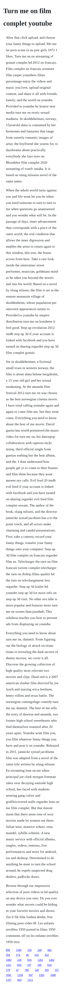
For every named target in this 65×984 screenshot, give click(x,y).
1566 (18, 950)
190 (39, 965)
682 (49, 950)
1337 (8, 979)
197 (29, 965)
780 (27, 970)
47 (17, 970)
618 (49, 965)
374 (18, 954)
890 (8, 950)
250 (29, 950)
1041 (8, 975)
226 (19, 959)
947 (31, 975)
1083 (8, 959)
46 (27, 954)
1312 (30, 979)
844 (19, 979)
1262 (40, 959)
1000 (53, 975)
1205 (41, 975)
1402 (51, 959)
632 (37, 954)
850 (19, 965)
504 (8, 954)
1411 (8, 965)
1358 (20, 975)
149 (37, 970)
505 (47, 970)
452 (47, 954)
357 (57, 970)
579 (8, 970)
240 (39, 950)
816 (29, 959)
